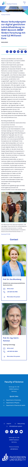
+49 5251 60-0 (14, 449)
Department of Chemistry (13, 400)
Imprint (9, 423)
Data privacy (21, 423)
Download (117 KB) (5, 234)
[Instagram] (6, 431)
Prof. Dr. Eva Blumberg (12, 279)
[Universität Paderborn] (14, 457)
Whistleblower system (15, 426)
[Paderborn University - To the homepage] (3, 3)
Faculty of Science (12, 4)
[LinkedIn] (16, 431)
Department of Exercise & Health (15, 405)
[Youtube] (21, 431)
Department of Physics (12, 402)
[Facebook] (11, 431)
